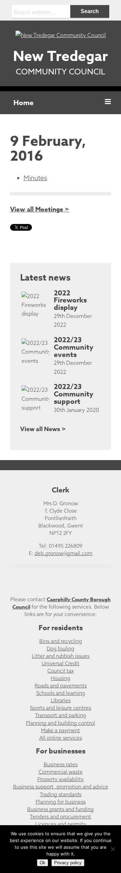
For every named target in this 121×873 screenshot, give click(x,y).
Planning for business (61, 802)
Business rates (61, 764)
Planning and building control (60, 723)
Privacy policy (68, 862)
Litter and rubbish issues (60, 656)
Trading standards (60, 794)
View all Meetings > (39, 209)
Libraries (61, 700)
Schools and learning (60, 693)
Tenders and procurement (60, 816)
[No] (112, 849)
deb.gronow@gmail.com (63, 553)
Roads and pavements (61, 685)
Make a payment (60, 730)
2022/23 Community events (73, 347)
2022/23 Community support (73, 394)
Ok (42, 862)
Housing (60, 678)
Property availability (60, 779)
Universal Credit (60, 663)
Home (23, 103)
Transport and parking (60, 715)
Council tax (60, 671)
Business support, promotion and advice (60, 786)
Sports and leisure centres (60, 708)
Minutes (35, 178)
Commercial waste (61, 772)
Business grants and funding (60, 809)
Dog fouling (60, 648)
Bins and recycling (60, 641)
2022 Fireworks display (70, 300)
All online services (60, 738)
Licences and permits (60, 824)
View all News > (43, 429)
